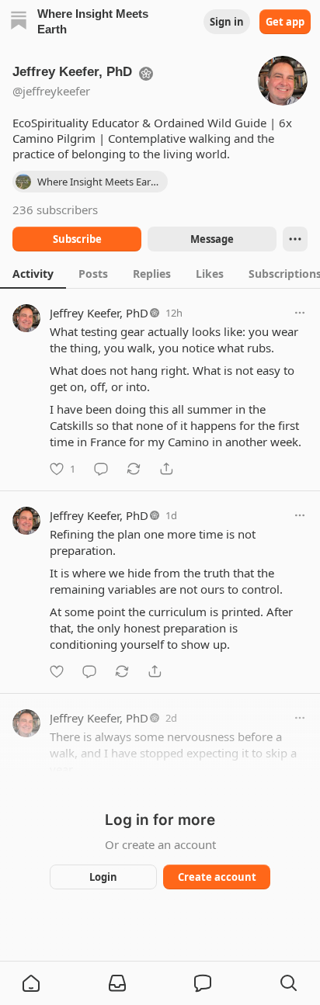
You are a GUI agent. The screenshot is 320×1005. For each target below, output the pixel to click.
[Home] (18, 22)
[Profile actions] (295, 239)
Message (212, 239)
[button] (31, 983)
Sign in (227, 22)
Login (103, 877)
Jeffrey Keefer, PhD (99, 313)
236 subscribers (55, 209)
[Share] (166, 468)
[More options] (299, 312)
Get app (285, 22)
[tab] (33, 273)
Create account (217, 877)
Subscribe (77, 239)
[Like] (56, 671)
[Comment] (101, 468)
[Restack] (133, 468)
